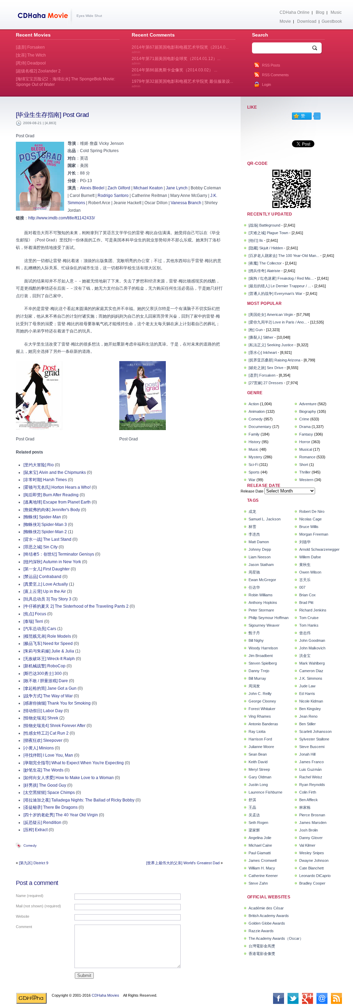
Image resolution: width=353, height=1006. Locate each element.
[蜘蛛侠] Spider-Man (42, 517)
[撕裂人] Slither (261, 337)
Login (266, 84)
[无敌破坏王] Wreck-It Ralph (49, 658)
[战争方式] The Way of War (48, 696)
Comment (24, 927)
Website (22, 916)
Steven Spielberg (263, 663)
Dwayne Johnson (314, 860)
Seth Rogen (258, 822)
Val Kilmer (307, 845)
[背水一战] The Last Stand (47, 539)
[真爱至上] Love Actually (45, 584)
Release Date (252, 491)
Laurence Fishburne (265, 792)
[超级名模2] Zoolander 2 (38, 71)
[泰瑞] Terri (33, 621)
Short (303, 464)
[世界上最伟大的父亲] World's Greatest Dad (183, 863)
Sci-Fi (253, 464)
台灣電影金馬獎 (262, 946)
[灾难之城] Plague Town (268, 233)
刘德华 (305, 542)
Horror (304, 442)
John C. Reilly (260, 693)
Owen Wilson (310, 572)
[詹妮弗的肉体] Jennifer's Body (51, 509)
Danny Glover (311, 838)
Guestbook (332, 21)
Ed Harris (307, 693)
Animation (257, 411)
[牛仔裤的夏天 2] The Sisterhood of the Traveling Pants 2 (76, 606)
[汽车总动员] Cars (39, 628)
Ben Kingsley (310, 709)
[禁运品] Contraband (42, 576)
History (255, 442)
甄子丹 (254, 633)
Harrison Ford (260, 739)
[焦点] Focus (34, 613)
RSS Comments (275, 75)
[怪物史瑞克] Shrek (40, 718)
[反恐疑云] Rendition (42, 822)
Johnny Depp (260, 549)
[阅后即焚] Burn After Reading (51, 494)
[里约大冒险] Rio (38, 464)
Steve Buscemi (311, 747)
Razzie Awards (261, 931)
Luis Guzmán (310, 769)
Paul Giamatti (260, 853)
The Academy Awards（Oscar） (276, 938)
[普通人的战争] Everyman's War (275, 293)
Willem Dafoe (310, 557)
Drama (305, 427)
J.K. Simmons (310, 678)
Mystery (255, 457)
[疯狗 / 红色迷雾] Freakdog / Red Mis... (281, 278)
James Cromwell (262, 860)
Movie (285, 21)
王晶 (252, 807)
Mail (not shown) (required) (38, 906)
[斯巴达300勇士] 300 (42, 673)
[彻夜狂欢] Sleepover (42, 740)
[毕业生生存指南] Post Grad (52, 114)
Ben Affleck (308, 800)
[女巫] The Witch (31, 55)
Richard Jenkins (312, 610)
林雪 (252, 527)
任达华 (254, 587)
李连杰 (254, 534)
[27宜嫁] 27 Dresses (266, 383)
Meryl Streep (259, 769)
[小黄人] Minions (38, 748)
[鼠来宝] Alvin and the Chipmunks (54, 472)
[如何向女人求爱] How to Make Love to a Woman (68, 777)
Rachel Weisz (310, 777)
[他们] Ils (256, 240)
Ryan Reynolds (312, 785)
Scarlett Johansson (315, 731)
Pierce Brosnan (312, 815)
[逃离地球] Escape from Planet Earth (57, 502)
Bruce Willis (309, 527)
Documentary (260, 427)
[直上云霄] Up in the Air (44, 591)
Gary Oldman (260, 777)
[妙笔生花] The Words (43, 770)
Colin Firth (307, 792)
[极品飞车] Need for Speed (48, 643)
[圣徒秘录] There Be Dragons (50, 807)
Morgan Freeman (313, 534)
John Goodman (312, 640)
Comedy (30, 845)
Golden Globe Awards (267, 923)
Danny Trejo (259, 671)
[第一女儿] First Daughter (46, 569)
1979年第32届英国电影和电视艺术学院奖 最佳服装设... (182, 83)
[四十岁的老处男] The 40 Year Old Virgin (60, 815)
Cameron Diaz (311, 671)
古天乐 (305, 580)
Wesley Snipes (311, 853)
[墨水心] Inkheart (263, 352)
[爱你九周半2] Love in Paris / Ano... (278, 322)
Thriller (305, 472)
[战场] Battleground (264, 225)
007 (302, 587)
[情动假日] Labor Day (43, 710)
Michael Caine (260, 845)
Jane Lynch (177, 188)
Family (254, 434)
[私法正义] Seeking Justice (271, 345)
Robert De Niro (311, 511)
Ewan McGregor (262, 580)
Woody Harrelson (263, 648)
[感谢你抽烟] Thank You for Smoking (57, 703)
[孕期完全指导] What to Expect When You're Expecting (73, 762)
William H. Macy (262, 868)
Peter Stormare (261, 610)
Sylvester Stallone (314, 739)
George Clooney (262, 701)
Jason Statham (261, 564)
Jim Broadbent (261, 656)
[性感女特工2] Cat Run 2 (46, 733)
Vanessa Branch (186, 202)
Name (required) (29, 896)
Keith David (258, 762)
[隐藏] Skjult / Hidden (266, 248)
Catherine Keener (263, 876)
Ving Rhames (260, 716)
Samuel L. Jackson (265, 519)
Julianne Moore (261, 747)
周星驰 (254, 572)
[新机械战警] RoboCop (44, 666)
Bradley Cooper (312, 883)
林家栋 (305, 807)
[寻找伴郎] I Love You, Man (48, 755)
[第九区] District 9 (33, 863)
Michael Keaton (148, 188)
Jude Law (307, 686)
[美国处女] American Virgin (271, 314)
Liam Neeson (260, 557)
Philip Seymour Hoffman (269, 618)
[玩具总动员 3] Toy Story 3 (47, 599)
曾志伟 (305, 633)
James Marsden (312, 822)
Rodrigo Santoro (113, 195)
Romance (307, 457)
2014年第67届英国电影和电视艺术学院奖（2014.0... (180, 49)
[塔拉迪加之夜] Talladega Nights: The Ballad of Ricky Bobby (78, 800)
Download (306, 21)
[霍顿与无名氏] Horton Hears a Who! (57, 487)
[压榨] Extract (35, 829)
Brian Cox (307, 595)
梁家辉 (254, 830)
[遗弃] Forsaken (262, 375)
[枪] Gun (256, 330)
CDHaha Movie (44, 17)
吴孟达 (254, 815)
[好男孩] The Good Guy (44, 785)
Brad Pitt (306, 602)
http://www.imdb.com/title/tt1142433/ (61, 218)
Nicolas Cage (310, 519)
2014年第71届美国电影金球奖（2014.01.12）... (176, 60)
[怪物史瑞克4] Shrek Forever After (54, 725)
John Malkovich (312, 648)
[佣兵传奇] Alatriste (264, 271)
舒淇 (252, 800)
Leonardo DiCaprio (315, 876)
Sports (254, 472)
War (252, 480)
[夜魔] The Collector (265, 263)
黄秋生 (305, 564)
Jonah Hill (307, 754)
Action (254, 404)
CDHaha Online (295, 12)
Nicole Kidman (311, 701)
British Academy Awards (269, 916)
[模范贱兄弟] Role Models (47, 636)
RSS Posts (271, 65)
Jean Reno (308, 716)
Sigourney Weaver (264, 625)
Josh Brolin (308, 830)
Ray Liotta (257, 731)
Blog (320, 12)
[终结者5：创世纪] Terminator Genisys (58, 554)
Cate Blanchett (311, 868)
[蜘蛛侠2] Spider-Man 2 (45, 531)
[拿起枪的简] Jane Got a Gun (50, 688)
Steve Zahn (258, 883)
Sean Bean (258, 754)
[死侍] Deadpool (31, 63)
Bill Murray (257, 678)
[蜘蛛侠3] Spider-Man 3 (45, 524)
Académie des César (266, 908)
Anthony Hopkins (263, 602)
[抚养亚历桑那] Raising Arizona (274, 360)
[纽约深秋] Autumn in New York (52, 561)
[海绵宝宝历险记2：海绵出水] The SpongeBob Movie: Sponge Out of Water (65, 82)
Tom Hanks (309, 625)
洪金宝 (305, 656)
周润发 (254, 686)
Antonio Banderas (263, 724)
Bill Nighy (256, 640)
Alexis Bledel (92, 188)
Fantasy (306, 434)
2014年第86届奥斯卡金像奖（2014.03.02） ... (174, 72)
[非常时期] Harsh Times (45, 479)
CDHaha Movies (105, 995)
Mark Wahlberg (312, 663)
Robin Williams (261, 595)
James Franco (311, 762)
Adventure (307, 404)
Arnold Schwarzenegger (319, 549)
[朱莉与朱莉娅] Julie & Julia (48, 651)
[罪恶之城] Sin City (40, 547)
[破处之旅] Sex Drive (266, 368)
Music (336, 12)
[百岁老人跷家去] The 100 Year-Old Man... (284, 255)
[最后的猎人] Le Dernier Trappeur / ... (280, 286)
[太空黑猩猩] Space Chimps (49, 792)
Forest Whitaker (262, 709)
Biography (307, 411)
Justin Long (258, 785)
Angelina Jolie (260, 838)
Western (306, 480)
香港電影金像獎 (262, 954)
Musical (305, 449)
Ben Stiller (307, 724)
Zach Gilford (119, 188)
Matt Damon (259, 542)
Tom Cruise (309, 618)
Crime (304, 419)
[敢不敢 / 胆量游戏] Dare (45, 680)
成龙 (252, 511)
